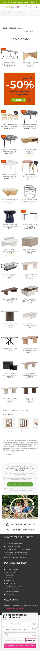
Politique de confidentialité (16, 558)
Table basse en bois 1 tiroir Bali (29, 150)
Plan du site (10, 594)
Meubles (13, 28)
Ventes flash (10, 575)
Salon (20, 28)
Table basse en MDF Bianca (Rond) (9, 324)
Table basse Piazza (10, 349)
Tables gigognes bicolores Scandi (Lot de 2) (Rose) (30, 176)
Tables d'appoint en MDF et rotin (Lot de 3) (9, 125)
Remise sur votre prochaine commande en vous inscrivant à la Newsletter (20, 468)
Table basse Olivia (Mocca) (29, 399)
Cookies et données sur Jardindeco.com (15, 615)
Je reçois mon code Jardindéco (20, 484)
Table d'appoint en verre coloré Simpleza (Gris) (10, 226)
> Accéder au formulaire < (15, 608)
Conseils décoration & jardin (16, 589)
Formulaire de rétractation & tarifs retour (21, 549)
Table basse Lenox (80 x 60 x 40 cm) (30, 250)
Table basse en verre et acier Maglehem (9, 275)
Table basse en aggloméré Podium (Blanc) (9, 251)
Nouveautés (10, 581)
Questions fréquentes (14, 546)
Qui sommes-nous (12, 569)
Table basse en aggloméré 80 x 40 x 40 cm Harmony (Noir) (9, 375)
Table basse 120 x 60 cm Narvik (9, 399)
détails (6, 619)
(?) (19, 624)
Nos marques (10, 583)
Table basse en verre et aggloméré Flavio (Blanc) (29, 325)
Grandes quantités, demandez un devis (20, 555)
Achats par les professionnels (16, 552)
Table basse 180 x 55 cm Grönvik (9, 300)
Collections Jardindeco (14, 586)
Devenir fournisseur (13, 592)
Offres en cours (11, 572)
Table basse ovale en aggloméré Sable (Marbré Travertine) (29, 276)
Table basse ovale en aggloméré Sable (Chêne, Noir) (29, 350)
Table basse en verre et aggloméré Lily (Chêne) (9, 201)
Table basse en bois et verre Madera (30, 63)
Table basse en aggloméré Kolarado (29, 300)
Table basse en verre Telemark (29, 225)
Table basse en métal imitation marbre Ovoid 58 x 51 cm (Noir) (29, 126)
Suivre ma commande (14, 544)
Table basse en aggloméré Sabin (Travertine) (29, 375)
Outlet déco (10, 578)
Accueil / (5, 28)
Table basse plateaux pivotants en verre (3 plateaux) (29, 201)
